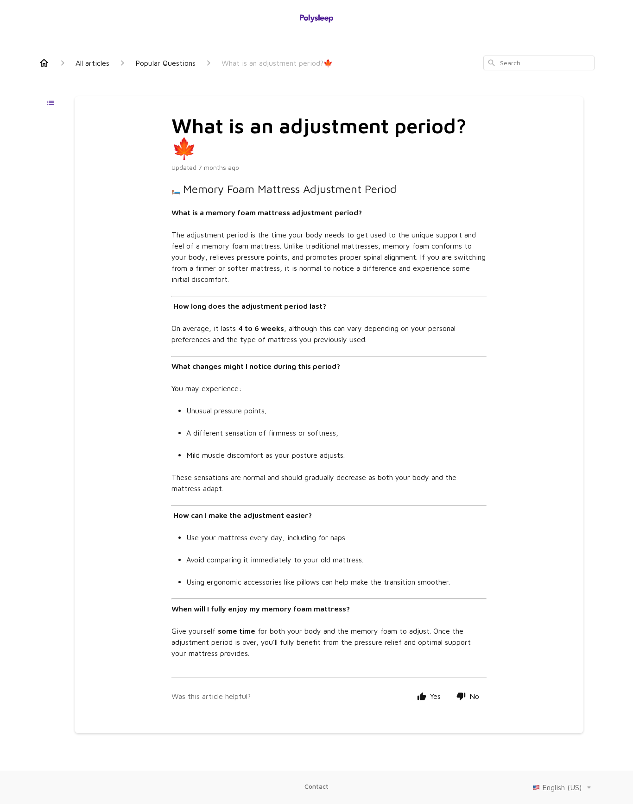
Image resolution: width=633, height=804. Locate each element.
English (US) (562, 787)
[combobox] (539, 63)
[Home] (44, 63)
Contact (316, 786)
